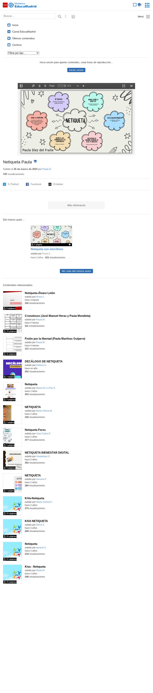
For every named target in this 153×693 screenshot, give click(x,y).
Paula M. (40, 319)
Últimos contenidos (23, 38)
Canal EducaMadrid (24, 31)
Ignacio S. (41, 547)
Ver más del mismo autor (76, 271)
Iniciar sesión (76, 70)
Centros (17, 44)
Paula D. (47, 169)
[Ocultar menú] (144, 17)
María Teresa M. (44, 411)
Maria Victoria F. (44, 502)
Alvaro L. (40, 297)
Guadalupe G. (43, 456)
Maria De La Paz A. (46, 388)
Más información (76, 205)
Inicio (15, 25)
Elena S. (40, 525)
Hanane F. (41, 479)
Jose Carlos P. (43, 433)
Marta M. (40, 570)
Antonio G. (41, 365)
